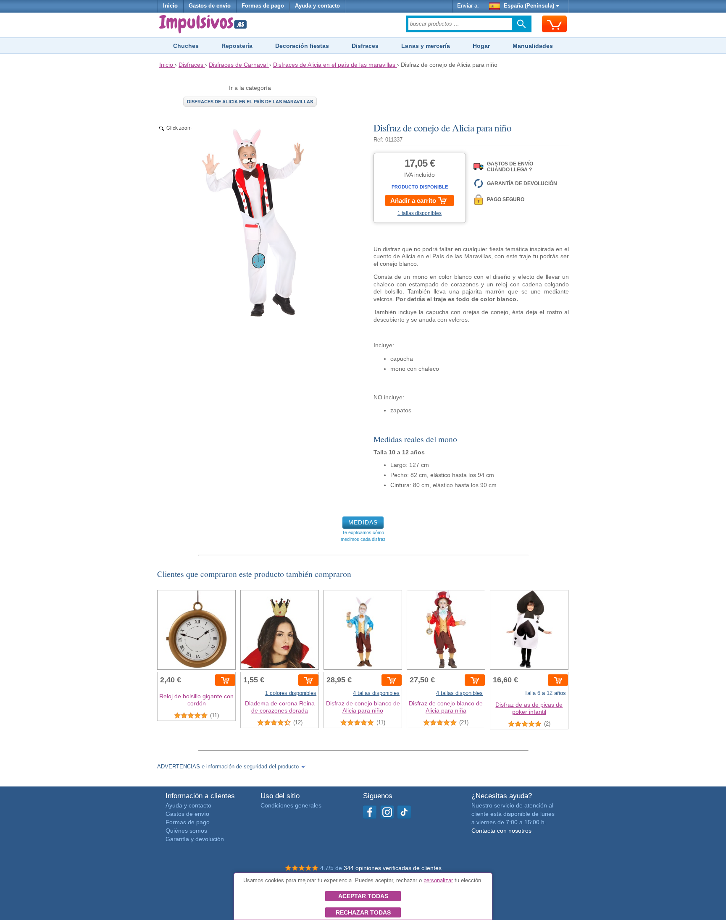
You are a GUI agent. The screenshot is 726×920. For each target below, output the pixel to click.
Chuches (186, 45)
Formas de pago (263, 6)
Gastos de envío (210, 6)
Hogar (481, 45)
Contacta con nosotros (501, 830)
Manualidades (533, 45)
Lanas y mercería (425, 45)
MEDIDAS (363, 522)
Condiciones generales (290, 805)
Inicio (170, 6)
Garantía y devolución (195, 839)
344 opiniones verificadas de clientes (393, 868)
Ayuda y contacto (317, 6)
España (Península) (529, 6)
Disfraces (365, 45)
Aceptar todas (363, 896)
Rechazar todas (363, 912)
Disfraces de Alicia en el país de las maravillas (250, 101)
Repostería (237, 45)
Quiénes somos (186, 830)
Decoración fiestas (302, 45)
